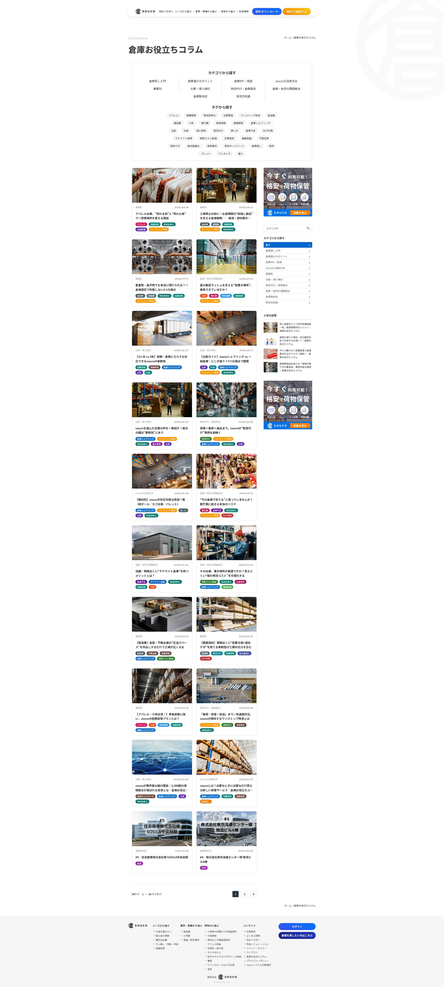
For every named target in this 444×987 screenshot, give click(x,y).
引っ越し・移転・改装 (167, 944)
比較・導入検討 (200, 88)
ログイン (297, 926)
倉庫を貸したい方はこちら (297, 935)
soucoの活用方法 (286, 81)
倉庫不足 (250, 130)
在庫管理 (228, 115)
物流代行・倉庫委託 (243, 88)
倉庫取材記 (200, 96)
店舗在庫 (160, 948)
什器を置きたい (164, 931)
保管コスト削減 (208, 138)
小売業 (186, 935)
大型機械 (211, 935)
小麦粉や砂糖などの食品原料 (222, 931)
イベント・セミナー (256, 948)
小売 (191, 123)
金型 (209, 969)
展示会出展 (161, 939)
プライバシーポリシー (257, 960)
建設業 (177, 123)
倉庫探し (256, 146)
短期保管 (191, 115)
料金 (186, 130)
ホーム (288, 37)
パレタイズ (224, 153)
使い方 (234, 130)
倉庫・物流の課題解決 (286, 88)
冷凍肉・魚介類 (215, 948)
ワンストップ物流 (250, 115)
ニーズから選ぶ (183, 11)
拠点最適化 (193, 146)
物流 (271, 146)
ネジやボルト (214, 952)
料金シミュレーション (257, 944)
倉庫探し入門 (157, 81)
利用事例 (244, 11)
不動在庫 (264, 138)
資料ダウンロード (267, 11)
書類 (209, 960)
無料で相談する (297, 11)
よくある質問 (253, 935)
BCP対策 (268, 130)
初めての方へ (166, 11)
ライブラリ (252, 952)
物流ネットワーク (234, 146)
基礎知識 (246, 138)
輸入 (240, 153)
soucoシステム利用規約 (258, 965)
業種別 (157, 88)
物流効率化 (210, 115)
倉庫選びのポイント (200, 81)
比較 (173, 130)
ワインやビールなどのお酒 (220, 965)
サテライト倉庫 (183, 138)
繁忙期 (204, 123)
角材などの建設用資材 (218, 939)
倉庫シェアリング (260, 123)
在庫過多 (229, 138)
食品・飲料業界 (191, 939)
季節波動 (221, 123)
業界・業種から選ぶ (206, 11)
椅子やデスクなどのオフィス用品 (224, 956)
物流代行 (218, 130)
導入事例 (201, 130)
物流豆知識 (243, 96)
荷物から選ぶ (228, 11)
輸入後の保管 (162, 935)
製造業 (271, 115)
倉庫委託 (212, 146)
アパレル (174, 115)
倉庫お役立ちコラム (305, 37)
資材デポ (175, 146)
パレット (206, 153)
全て (268, 245)
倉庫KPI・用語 (243, 81)
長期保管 (238, 123)
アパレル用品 (214, 944)
